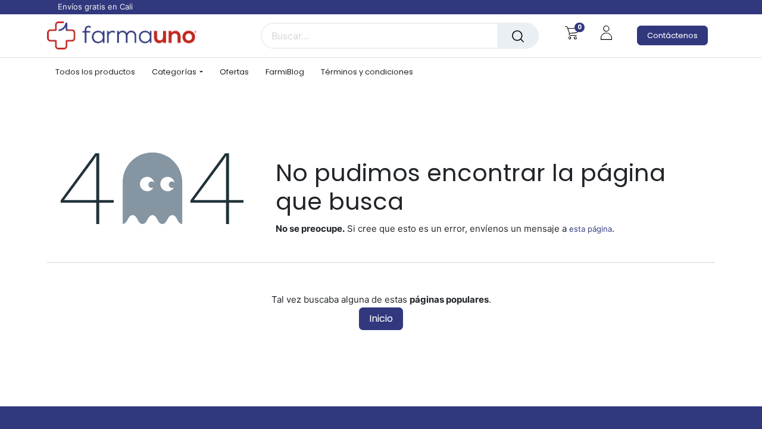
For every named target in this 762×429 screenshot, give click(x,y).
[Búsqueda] (518, 36)
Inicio (381, 318)
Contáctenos (672, 35)
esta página (590, 229)
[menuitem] (99, 72)
